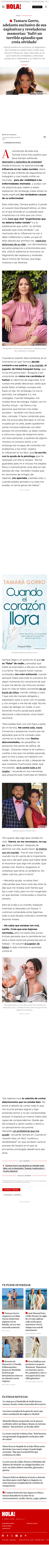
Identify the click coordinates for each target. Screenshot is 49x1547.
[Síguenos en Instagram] (3, 1536)
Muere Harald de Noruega (21, 1)
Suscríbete (37, 7)
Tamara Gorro (12, 1195)
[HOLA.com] (14, 6)
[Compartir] (44, 137)
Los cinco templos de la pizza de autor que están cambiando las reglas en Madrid (23, 1412)
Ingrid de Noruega (38, 1)
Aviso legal (9, 1540)
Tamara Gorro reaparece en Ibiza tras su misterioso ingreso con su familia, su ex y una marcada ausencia (11, 1320)
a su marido (36, 365)
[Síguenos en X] (12, 1536)
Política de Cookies (31, 1540)
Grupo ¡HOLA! (32, 1523)
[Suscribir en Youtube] (21, 1536)
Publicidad (6, 1526)
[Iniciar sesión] (46, 7)
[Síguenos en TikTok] (17, 1536)
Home (18, 15)
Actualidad (27, 15)
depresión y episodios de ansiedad (22, 162)
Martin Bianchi (9, 135)
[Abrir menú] (3, 7)
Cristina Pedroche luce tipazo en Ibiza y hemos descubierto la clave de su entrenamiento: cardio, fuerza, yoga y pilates (24, 1495)
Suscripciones (8, 1523)
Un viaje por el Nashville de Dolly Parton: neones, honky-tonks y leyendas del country (24, 1403)
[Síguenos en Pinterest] (26, 1536)
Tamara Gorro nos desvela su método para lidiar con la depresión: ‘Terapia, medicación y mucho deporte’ (24, 1168)
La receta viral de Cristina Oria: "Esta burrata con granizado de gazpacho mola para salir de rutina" (24, 1436)
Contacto (6, 1528)
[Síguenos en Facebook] (8, 1536)
